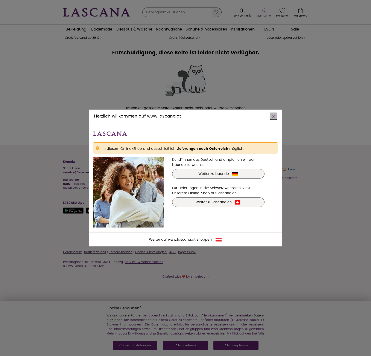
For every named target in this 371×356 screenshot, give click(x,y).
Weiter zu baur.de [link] (213, 174)
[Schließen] (273, 116)
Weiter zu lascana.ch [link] (214, 202)
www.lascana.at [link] (182, 239)
